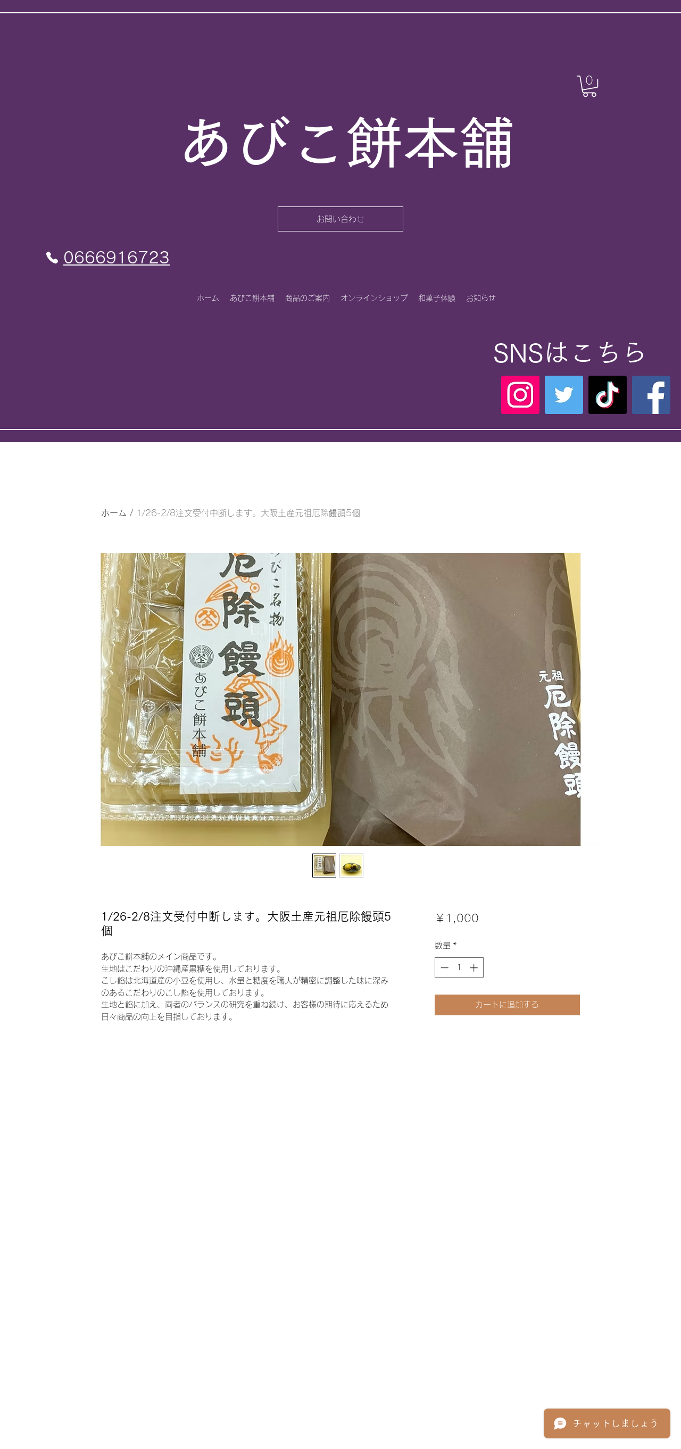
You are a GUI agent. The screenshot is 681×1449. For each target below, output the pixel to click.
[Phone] (52, 257)
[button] (589, 86)
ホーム (114, 513)
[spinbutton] (459, 968)
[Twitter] (564, 395)
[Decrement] (443, 968)
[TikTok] (607, 395)
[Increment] (475, 968)
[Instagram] (520, 395)
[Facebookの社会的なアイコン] (651, 395)
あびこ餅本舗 (346, 142)
